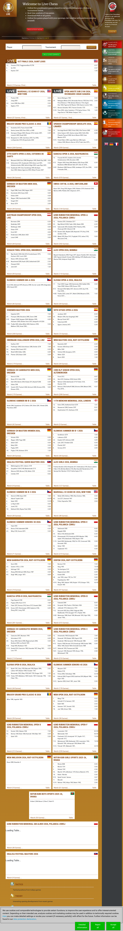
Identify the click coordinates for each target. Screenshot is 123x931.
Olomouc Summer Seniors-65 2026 (70, 664)
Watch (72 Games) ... (61, 334)
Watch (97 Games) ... (61, 590)
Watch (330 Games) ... (15, 334)
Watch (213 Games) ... (15, 751)
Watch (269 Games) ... (15, 148)
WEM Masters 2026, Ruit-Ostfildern (71, 340)
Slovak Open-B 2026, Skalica (21, 664)
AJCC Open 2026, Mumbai (65, 250)
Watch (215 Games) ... (62, 554)
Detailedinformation (82, 926)
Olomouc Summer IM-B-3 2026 (21, 492)
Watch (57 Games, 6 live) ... (17, 118)
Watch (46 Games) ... (15, 304)
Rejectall (97, 926)
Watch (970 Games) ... (62, 177)
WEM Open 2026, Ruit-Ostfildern (69, 694)
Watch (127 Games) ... (62, 486)
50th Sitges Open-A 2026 (66, 310)
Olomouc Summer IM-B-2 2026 (21, 400)
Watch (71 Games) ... (15, 554)
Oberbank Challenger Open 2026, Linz (26, 340)
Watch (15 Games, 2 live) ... (17, 85)
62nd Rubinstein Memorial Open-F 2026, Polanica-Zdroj (70, 726)
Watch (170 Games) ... (15, 394)
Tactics (19, 884)
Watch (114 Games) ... (15, 658)
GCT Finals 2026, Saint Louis (31, 61)
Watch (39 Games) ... (15, 718)
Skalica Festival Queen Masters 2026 (26, 462)
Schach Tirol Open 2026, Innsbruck (24, 250)
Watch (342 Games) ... (62, 244)
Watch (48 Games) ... (61, 516)
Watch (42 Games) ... (15, 424)
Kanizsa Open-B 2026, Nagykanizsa (24, 596)
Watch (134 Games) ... (62, 209)
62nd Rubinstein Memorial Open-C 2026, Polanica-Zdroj (71, 630)
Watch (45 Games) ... (15, 516)
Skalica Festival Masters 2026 (22, 854)
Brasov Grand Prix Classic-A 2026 (24, 124)
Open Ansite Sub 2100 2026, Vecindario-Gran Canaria (77, 92)
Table (94, 85)
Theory (19, 896)
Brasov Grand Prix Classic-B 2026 (24, 694)
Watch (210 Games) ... (62, 658)
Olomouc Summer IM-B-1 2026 (68, 430)
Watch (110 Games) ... (62, 274)
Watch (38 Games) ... (61, 718)
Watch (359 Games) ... (62, 148)
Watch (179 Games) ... (15, 364)
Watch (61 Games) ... (61, 788)
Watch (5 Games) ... (14, 788)
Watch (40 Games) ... (15, 848)
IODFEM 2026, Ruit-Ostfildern (68, 560)
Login (112, 32)
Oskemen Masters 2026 (18, 310)
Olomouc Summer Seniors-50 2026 (24, 522)
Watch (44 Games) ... (15, 209)
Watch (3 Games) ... (61, 424)
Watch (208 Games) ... (62, 394)
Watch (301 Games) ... (15, 623)
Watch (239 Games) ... (62, 751)
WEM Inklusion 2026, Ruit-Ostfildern (25, 757)
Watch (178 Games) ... (62, 688)
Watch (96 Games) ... (15, 177)
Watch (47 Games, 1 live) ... (64, 118)
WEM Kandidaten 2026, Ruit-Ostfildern (26, 560)
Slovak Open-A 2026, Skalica (68, 280)
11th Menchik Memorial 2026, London (72, 400)
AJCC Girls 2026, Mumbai (66, 462)
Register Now (35, 29)
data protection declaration (24, 919)
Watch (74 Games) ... (15, 590)
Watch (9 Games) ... (14, 486)
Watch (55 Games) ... (15, 274)
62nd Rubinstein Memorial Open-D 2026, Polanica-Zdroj (24, 726)
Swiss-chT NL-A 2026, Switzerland (71, 184)
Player (9, 47)
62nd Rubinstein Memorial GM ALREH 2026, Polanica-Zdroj (36, 824)
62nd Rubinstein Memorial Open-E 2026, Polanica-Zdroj (70, 523)
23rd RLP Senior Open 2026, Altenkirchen (67, 371)
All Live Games (51, 54)
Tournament (50, 47)
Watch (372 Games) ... (62, 623)
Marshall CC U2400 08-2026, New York (72, 492)
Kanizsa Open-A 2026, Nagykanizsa (71, 154)
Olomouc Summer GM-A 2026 (21, 280)
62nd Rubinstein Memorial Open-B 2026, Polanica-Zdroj (71, 597)
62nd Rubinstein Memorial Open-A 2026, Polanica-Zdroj (71, 216)
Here (4, 916)
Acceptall (113, 926)
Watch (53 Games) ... (38, 818)
